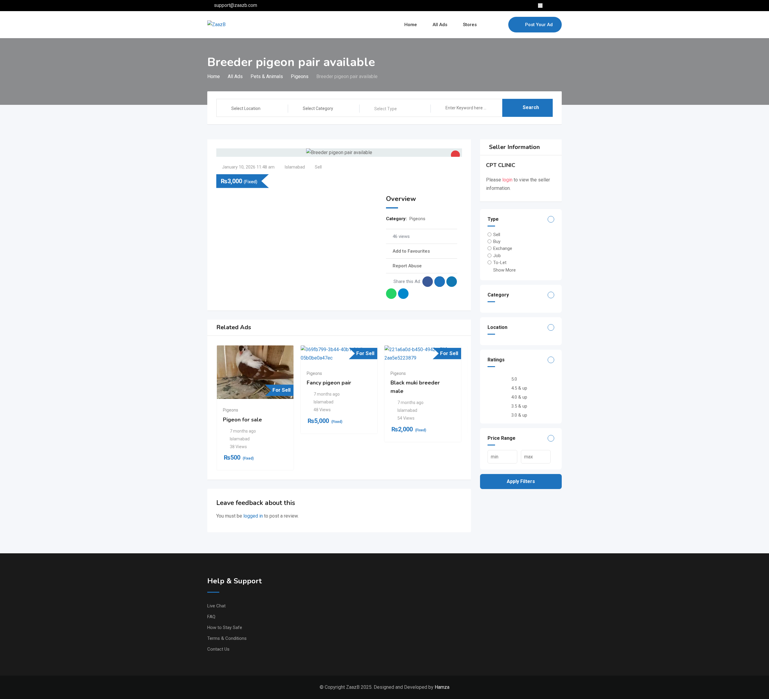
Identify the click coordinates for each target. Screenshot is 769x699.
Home (410, 24)
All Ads (440, 24)
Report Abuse (407, 266)
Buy (496, 241)
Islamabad (294, 167)
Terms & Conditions (227, 638)
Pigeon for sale (242, 419)
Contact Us (218, 649)
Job (497, 255)
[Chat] (490, 25)
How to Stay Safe (224, 627)
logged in (253, 516)
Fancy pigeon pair (329, 382)
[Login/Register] (500, 25)
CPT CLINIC (500, 165)
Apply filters (521, 481)
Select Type (385, 108)
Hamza (442, 687)
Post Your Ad (539, 24)
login (507, 180)
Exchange (502, 248)
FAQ (211, 616)
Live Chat (216, 606)
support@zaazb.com (235, 5)
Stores (470, 24)
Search (531, 107)
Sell (496, 234)
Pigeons (417, 218)
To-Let (499, 262)
